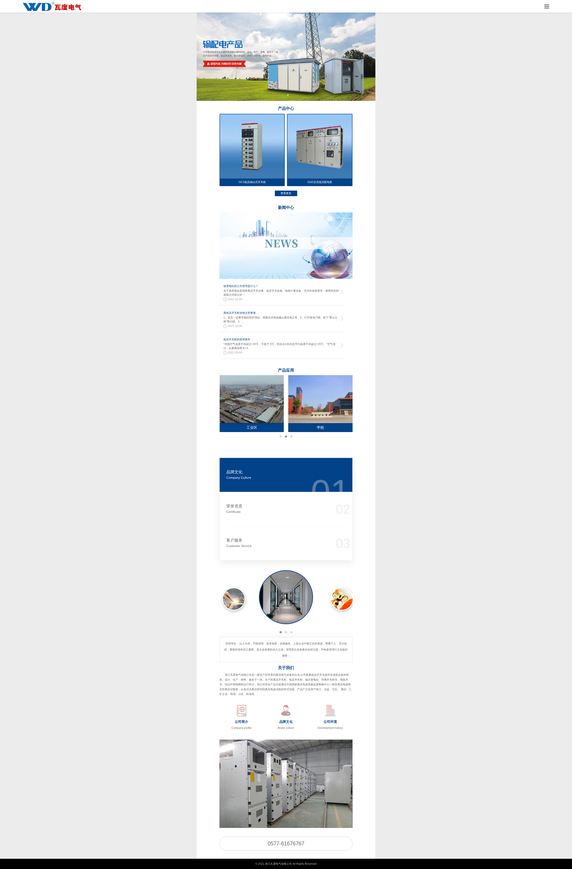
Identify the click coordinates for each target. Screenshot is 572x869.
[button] (280, 436)
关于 (286, 667)
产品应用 (286, 370)
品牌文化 (238, 474)
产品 (286, 108)
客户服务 (239, 543)
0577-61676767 (286, 843)
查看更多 (286, 193)
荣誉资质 (234, 509)
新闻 (286, 207)
